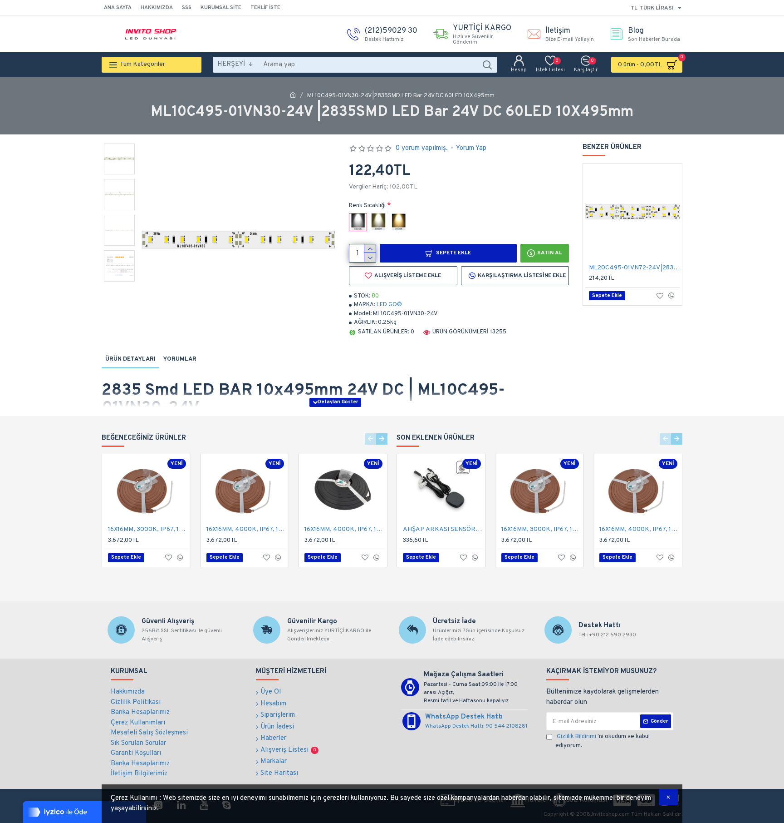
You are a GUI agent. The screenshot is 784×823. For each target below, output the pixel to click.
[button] (370, 439)
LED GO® (389, 304)
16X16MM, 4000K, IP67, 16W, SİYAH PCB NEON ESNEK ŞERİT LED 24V (344, 529)
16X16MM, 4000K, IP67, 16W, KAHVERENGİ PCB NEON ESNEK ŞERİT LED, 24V (246, 529)
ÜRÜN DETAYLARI (130, 359)
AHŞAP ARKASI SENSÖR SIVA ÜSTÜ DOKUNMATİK (443, 529)
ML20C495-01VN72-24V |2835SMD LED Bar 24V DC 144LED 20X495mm (634, 268)
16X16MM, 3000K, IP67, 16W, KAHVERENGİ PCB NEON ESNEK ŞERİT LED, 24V (148, 529)
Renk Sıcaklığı (367, 205)
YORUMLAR (179, 359)
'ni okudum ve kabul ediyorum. (602, 741)
